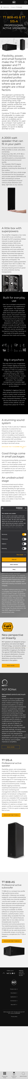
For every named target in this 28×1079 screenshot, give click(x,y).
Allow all (14, 559)
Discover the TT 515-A (9, 446)
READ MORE (10, 665)
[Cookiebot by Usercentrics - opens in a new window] (16, 508)
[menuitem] (14, 1016)
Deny (14, 569)
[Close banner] (25, 508)
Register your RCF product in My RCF (21, 973)
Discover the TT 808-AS (12, 941)
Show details (20, 554)
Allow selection (14, 564)
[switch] (24, 539)
